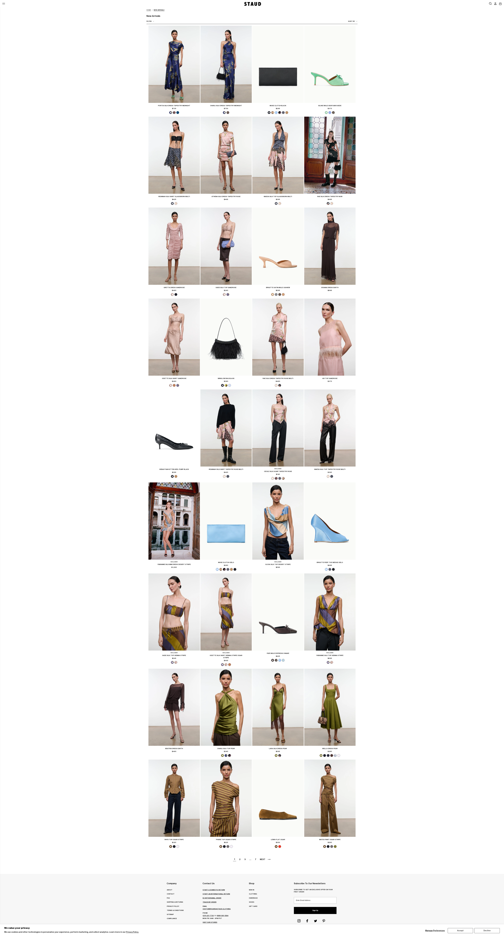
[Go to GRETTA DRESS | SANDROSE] (174, 246)
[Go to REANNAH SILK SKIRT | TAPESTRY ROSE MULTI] (226, 428)
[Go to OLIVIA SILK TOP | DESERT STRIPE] (278, 521)
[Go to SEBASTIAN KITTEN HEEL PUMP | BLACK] (174, 428)
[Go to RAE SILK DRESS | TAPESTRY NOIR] (330, 155)
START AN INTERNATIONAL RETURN (216, 894)
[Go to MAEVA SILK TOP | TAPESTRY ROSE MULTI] (330, 428)
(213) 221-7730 (208, 915)
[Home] (252, 3)
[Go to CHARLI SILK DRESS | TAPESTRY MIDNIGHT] (226, 64)
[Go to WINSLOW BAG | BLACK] (226, 337)
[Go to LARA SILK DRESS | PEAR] (278, 707)
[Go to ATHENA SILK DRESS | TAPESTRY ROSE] (226, 155)
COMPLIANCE (172, 918)
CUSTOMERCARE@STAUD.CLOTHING (217, 909)
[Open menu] (3, 3)
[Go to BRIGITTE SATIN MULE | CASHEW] (278, 246)
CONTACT (170, 894)
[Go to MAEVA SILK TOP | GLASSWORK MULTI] (278, 155)
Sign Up (315, 910)
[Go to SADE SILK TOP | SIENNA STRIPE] (174, 612)
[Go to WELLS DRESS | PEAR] (330, 707)
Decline (487, 930)
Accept (460, 930)
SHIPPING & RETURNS (175, 902)
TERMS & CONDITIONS (175, 910)
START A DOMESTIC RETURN (214, 890)
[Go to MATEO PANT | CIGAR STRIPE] (330, 798)
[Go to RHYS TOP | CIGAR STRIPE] (174, 798)
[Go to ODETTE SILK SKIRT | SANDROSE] (174, 337)
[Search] (490, 3)
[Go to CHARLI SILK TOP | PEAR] (226, 707)
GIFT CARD (253, 906)
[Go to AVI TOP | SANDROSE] (330, 337)
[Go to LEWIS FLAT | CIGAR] (278, 798)
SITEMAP (170, 914)
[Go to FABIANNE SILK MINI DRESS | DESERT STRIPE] (174, 521)
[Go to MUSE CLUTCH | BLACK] (278, 64)
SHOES (251, 902)
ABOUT (169, 890)
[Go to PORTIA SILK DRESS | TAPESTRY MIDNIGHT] (174, 64)
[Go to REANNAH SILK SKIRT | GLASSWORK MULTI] (174, 155)
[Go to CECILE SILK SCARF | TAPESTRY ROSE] (278, 428)
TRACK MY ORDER (209, 902)
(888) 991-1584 (222, 915)
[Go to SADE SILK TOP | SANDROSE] (226, 246)
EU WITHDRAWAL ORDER (212, 898)
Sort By (351, 21)
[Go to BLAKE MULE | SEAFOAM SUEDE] (330, 64)
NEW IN (251, 890)
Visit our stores (210, 922)
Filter (149, 21)
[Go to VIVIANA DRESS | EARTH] (330, 246)
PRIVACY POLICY (173, 906)
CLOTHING (253, 894)
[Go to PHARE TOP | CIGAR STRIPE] (226, 798)
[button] (495, 3)
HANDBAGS (253, 898)
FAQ (168, 898)
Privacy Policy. (132, 932)
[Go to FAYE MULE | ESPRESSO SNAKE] (278, 612)
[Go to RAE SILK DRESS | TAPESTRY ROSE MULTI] (278, 337)
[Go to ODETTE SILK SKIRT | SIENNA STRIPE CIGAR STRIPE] (226, 612)
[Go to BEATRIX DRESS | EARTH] (174, 707)
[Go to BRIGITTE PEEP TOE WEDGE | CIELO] (330, 521)
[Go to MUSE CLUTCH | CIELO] (226, 521)
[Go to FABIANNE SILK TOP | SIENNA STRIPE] (330, 612)
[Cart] (500, 4)
